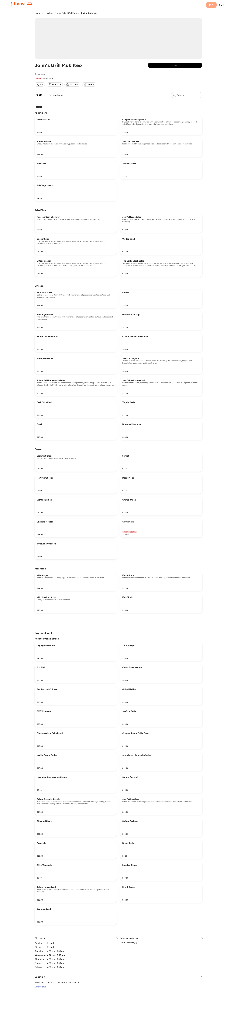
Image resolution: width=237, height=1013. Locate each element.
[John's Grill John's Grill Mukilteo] (21, 3)
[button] (41, 95)
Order (175, 65)
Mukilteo (49, 13)
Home (37, 13)
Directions (40, 986)
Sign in (222, 5)
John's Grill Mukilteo (67, 13)
